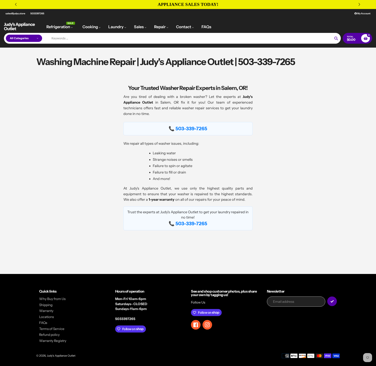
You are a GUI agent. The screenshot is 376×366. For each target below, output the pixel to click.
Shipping (45, 305)
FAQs (43, 323)
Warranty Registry (52, 341)
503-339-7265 (191, 128)
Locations (46, 317)
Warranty (46, 311)
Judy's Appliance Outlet (19, 26)
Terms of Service (51, 329)
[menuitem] (60, 26)
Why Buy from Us (52, 299)
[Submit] (332, 301)
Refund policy (49, 335)
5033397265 (37, 13)
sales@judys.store (15, 13)
